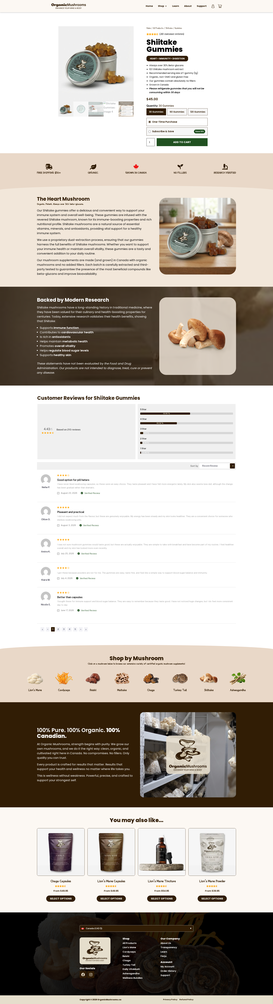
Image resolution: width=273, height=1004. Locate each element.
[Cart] (220, 6)
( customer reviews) (171, 34)
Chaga (151, 690)
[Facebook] (83, 974)
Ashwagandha (238, 690)
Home (148, 28)
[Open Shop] (166, 6)
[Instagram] (90, 974)
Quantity (160, 105)
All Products (158, 28)
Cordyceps (64, 690)
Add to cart (182, 142)
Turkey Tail (180, 690)
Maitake (122, 690)
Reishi (93, 690)
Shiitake (169, 28)
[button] (167, 58)
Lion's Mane (35, 690)
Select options (61, 898)
